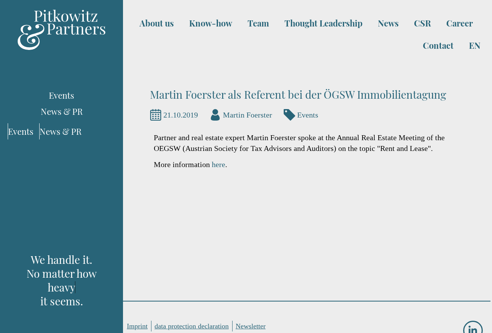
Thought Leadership (323, 23)
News (388, 23)
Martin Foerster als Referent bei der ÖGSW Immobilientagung (298, 94)
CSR (422, 23)
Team (258, 23)
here (218, 164)
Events (307, 115)
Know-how (210, 23)
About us (157, 23)
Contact (438, 45)
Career (459, 23)
